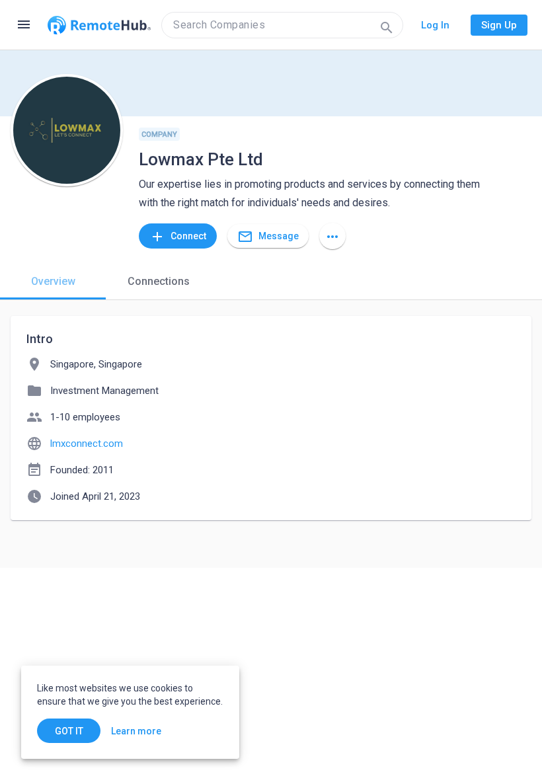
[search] (282, 25)
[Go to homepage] (99, 25)
